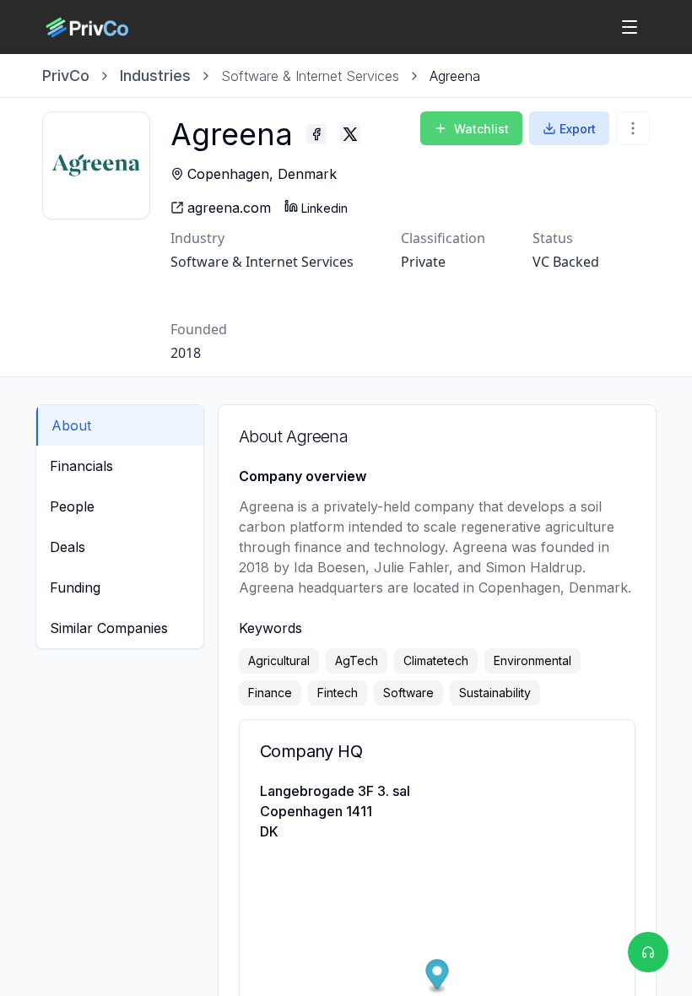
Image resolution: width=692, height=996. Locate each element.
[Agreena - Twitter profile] (350, 134)
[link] (455, 76)
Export (578, 129)
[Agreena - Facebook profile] (316, 134)
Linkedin (324, 208)
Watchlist (481, 129)
